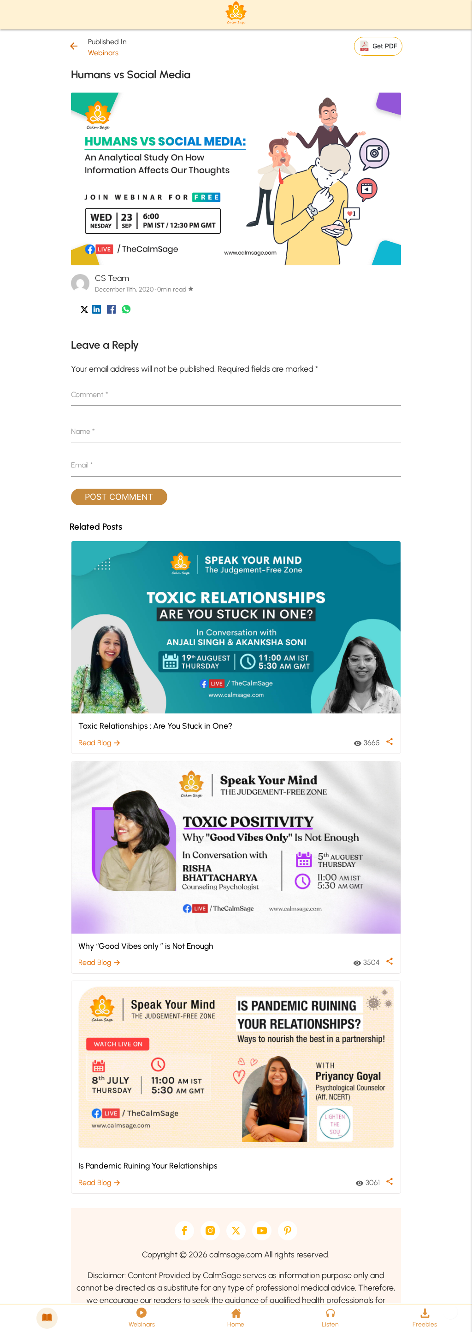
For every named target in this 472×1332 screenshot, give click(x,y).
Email (82, 465)
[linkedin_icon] (96, 311)
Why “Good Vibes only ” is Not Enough (145, 946)
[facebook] (184, 1230)
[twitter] (236, 1230)
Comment (89, 394)
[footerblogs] (47, 1318)
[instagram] (210, 1230)
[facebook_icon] (111, 311)
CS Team (112, 278)
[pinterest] (287, 1230)
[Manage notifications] (450, 1311)
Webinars (103, 52)
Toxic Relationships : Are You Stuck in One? (155, 725)
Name (83, 431)
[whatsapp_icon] (126, 311)
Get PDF (384, 46)
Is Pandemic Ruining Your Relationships (148, 1165)
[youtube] (261, 1230)
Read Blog (99, 742)
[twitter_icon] (84, 311)
